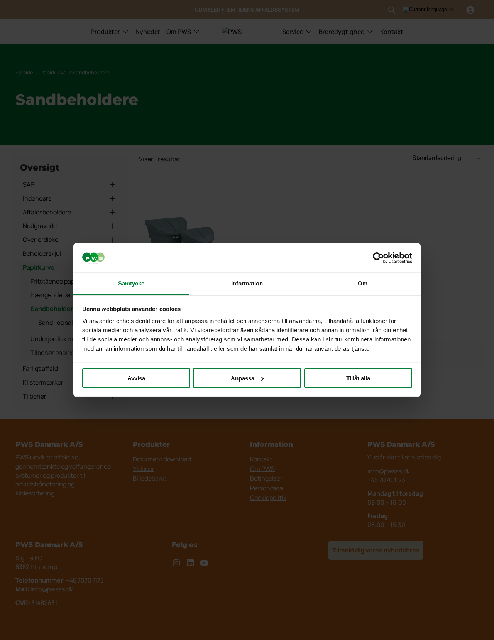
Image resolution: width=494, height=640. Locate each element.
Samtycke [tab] (131, 283)
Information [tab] (247, 283)
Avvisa (136, 378)
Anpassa (242, 378)
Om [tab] (362, 283)
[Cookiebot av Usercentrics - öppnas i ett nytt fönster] (378, 258)
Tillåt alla (358, 378)
